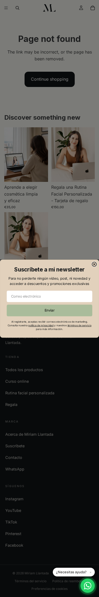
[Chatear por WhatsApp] (88, 586)
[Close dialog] (94, 264)
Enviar (50, 310)
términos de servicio (80, 325)
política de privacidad (40, 325)
